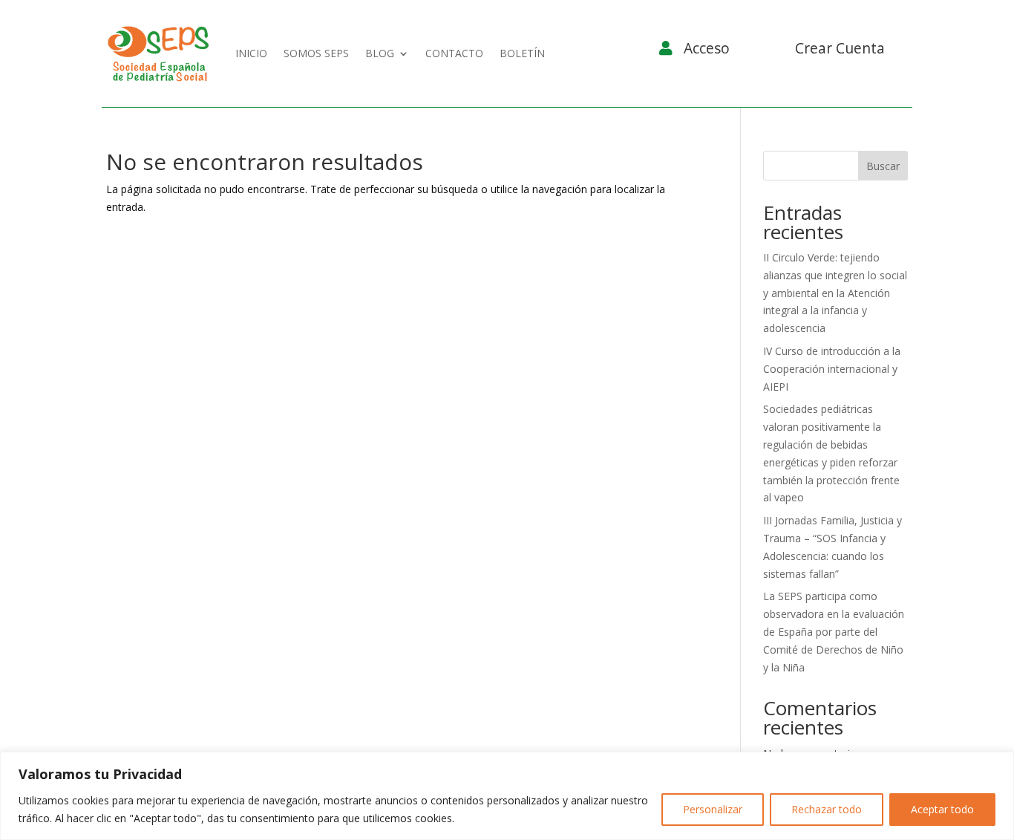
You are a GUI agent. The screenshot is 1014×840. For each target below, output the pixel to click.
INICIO (251, 53)
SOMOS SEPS (316, 53)
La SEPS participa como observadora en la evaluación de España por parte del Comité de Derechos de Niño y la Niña (833, 631)
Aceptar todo (942, 809)
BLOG (379, 53)
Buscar (883, 166)
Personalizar (712, 809)
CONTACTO (454, 53)
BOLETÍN (522, 53)
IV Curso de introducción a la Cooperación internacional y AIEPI (831, 369)
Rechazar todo (826, 809)
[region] (507, 796)
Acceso (707, 48)
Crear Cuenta (840, 48)
